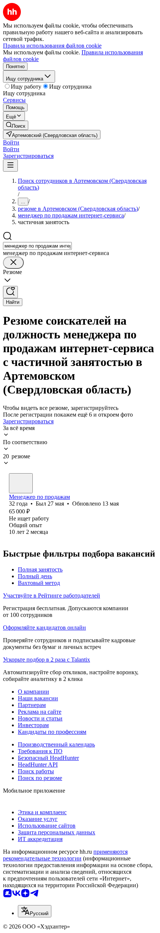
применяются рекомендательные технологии (65, 855)
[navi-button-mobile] (10, 165)
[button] (11, 142)
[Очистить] (13, 263)
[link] (15, 125)
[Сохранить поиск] (10, 292)
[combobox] (37, 246)
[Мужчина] (21, 483)
